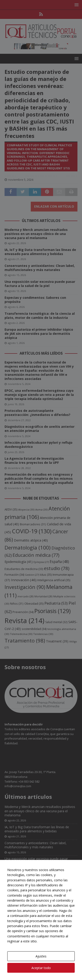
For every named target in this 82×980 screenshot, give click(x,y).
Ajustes (41, 956)
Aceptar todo (41, 968)
